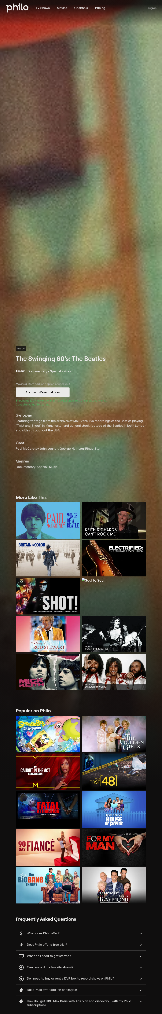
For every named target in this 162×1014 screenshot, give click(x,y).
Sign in (152, 8)
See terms (43, 404)
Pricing (100, 8)
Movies (62, 8)
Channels (81, 8)
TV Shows (43, 8)
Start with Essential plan (42, 392)
